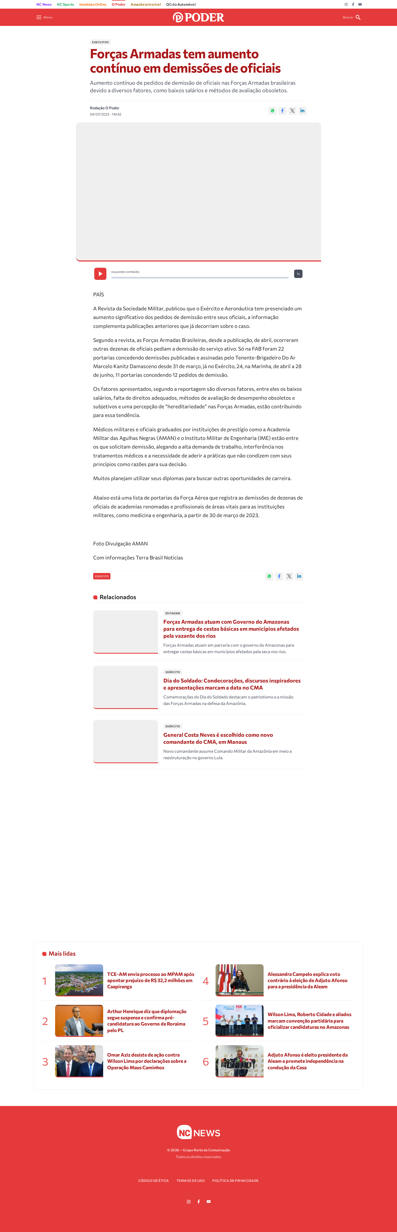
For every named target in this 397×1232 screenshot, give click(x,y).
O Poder (118, 4)
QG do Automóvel (181, 4)
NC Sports (65, 4)
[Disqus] (198, 848)
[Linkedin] (302, 111)
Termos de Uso (191, 1180)
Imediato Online (92, 4)
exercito (102, 576)
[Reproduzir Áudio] (100, 274)
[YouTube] (360, 4)
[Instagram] (346, 4)
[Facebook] (353, 4)
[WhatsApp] (272, 111)
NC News (44, 4)
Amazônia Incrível (145, 4)
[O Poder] (198, 16)
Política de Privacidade (235, 1180)
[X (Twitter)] (292, 111)
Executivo (100, 42)
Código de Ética (153, 1180)
